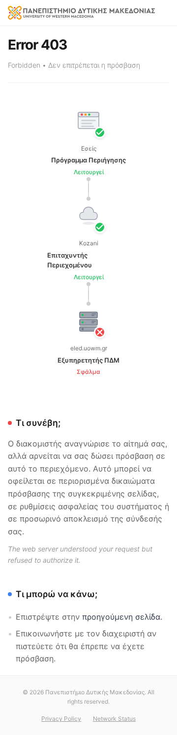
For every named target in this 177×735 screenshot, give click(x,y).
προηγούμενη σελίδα (121, 617)
